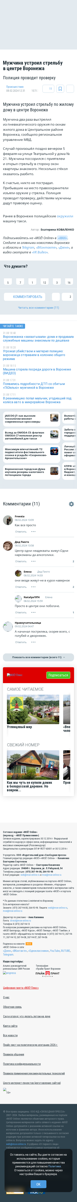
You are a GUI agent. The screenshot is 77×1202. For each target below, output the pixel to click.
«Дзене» (63, 247)
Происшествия (14, 86)
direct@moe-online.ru (20, 920)
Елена (28, 571)
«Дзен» (7, 950)
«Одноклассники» (38, 950)
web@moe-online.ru (30, 875)
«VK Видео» (40, 252)
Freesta (19, 516)
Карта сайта (10, 1025)
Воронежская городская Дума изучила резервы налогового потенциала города (25, 472)
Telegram (28, 247)
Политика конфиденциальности (22, 1063)
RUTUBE (65, 950)
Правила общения (13, 1054)
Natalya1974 (31, 597)
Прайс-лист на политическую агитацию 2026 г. (30, 1044)
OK (38, 1184)
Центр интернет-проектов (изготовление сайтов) (32, 1083)
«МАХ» (62, 238)
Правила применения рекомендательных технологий (34, 1073)
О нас (6, 997)
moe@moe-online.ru (51, 875)
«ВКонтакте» (46, 247)
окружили (65, 216)
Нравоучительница (28, 622)
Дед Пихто (22, 542)
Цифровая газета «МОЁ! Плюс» (21, 987)
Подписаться (58, 675)
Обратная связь (12, 1006)
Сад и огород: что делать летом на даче (26, 1016)
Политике (54, 1166)
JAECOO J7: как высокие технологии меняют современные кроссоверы (22, 418)
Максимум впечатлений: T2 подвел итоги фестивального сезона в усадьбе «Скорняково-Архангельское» (26, 454)
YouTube (55, 950)
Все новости (10, 1035)
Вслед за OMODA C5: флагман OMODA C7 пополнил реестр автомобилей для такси (24, 435)
